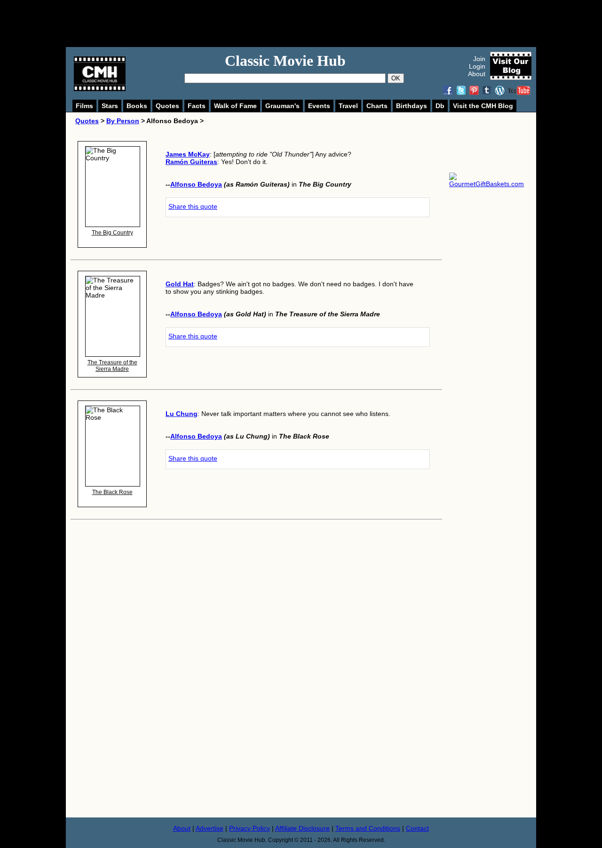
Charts (377, 106)
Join (479, 59)
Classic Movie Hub (285, 60)
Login (477, 66)
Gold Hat (180, 284)
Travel (348, 106)
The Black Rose (112, 492)
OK (395, 78)
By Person (122, 121)
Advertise (209, 828)
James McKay (188, 154)
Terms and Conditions (367, 828)
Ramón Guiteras (191, 161)
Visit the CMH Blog (483, 106)
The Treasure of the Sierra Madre (112, 365)
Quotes (167, 106)
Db (440, 106)
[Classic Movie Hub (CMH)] (100, 89)
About (476, 74)
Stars (110, 106)
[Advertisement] (311, 23)
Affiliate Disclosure (302, 828)
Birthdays (411, 106)
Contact (417, 828)
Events (319, 106)
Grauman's (282, 106)
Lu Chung (182, 413)
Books (137, 106)
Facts (197, 106)
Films (84, 106)
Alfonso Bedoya (196, 184)
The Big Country (112, 232)
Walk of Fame (235, 106)
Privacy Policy (249, 828)
